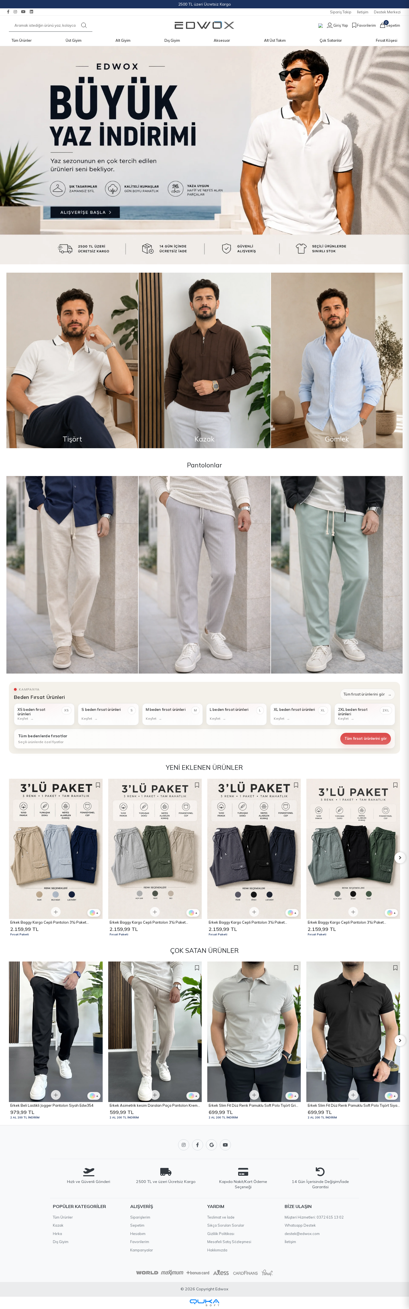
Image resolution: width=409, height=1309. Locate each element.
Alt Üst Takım (275, 40)
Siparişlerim (140, 1217)
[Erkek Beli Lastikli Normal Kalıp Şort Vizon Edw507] (353, 849)
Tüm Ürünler (22, 40)
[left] (9, 858)
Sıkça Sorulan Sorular (225, 1225)
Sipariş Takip (340, 12)
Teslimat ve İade (221, 1217)
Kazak (58, 1225)
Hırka (57, 1233)
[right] (400, 858)
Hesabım (138, 1233)
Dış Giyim (172, 40)
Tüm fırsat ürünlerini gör (367, 694)
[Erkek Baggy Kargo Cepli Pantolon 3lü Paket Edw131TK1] (254, 849)
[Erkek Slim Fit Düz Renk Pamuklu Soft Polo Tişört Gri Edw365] (155, 1032)
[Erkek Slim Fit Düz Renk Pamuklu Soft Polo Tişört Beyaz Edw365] (353, 1032)
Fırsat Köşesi (386, 40)
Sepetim (137, 1225)
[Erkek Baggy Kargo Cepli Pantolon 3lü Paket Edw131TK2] (155, 849)
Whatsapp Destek (300, 1225)
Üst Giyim (74, 40)
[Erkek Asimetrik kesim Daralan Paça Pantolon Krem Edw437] (56, 1032)
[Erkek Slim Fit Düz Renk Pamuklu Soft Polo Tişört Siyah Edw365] (254, 1032)
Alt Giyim (122, 40)
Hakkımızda (217, 1250)
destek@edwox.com (302, 1233)
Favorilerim (139, 1241)
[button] (335, 25)
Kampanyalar (141, 1250)
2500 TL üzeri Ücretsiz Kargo (204, 4)
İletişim (362, 12)
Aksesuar (222, 40)
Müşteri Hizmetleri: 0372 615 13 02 (314, 1217)
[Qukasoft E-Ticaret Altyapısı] (204, 1302)
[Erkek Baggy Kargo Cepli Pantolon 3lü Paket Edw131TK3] (56, 849)
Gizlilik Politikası (220, 1233)
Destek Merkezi (387, 12)
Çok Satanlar (331, 40)
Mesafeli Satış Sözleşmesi (229, 1241)
